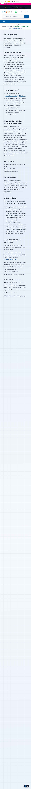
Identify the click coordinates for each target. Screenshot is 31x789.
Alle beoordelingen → (15, 28)
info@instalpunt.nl (11, 96)
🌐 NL (26, 786)
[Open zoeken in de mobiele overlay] (15, 17)
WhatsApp (22, 96)
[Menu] (4, 21)
